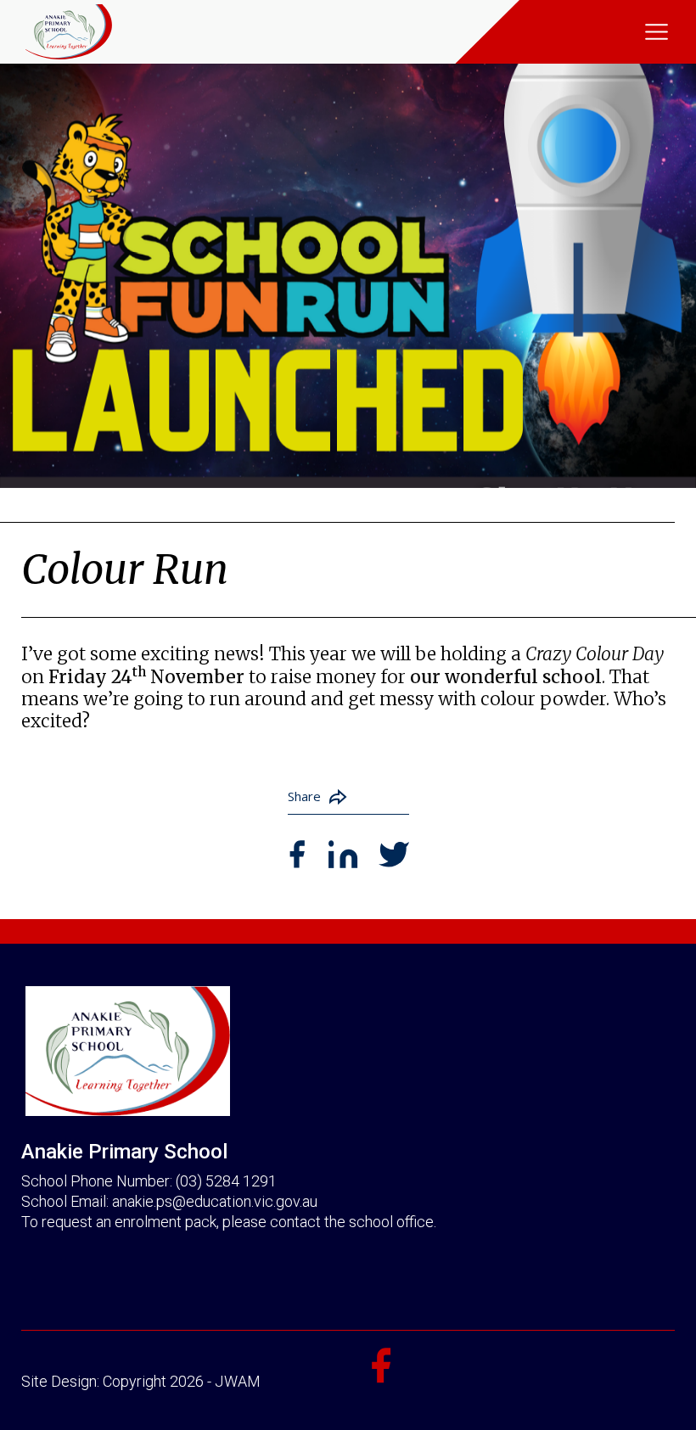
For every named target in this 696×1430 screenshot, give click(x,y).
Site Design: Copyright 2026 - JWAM (141, 1381)
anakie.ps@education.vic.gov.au (214, 1201)
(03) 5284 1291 (226, 1181)
